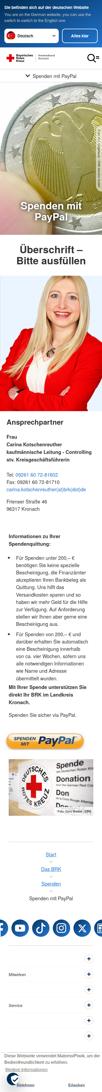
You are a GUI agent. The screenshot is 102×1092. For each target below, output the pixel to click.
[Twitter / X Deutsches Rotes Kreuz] (82, 928)
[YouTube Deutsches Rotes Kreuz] (20, 928)
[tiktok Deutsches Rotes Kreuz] (41, 928)
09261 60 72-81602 (37, 474)
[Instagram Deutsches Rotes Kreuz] (61, 928)
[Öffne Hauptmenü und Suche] (93, 58)
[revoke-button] (13, 1079)
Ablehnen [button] (26, 1085)
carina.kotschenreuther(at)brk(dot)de (46, 489)
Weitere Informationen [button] (26, 1069)
